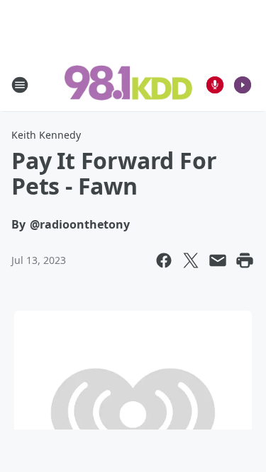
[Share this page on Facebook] (164, 260)
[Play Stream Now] (242, 84)
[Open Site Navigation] (19, 84)
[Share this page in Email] (218, 260)
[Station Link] (128, 84)
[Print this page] (245, 260)
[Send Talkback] (214, 84)
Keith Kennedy (46, 135)
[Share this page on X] (191, 260)
